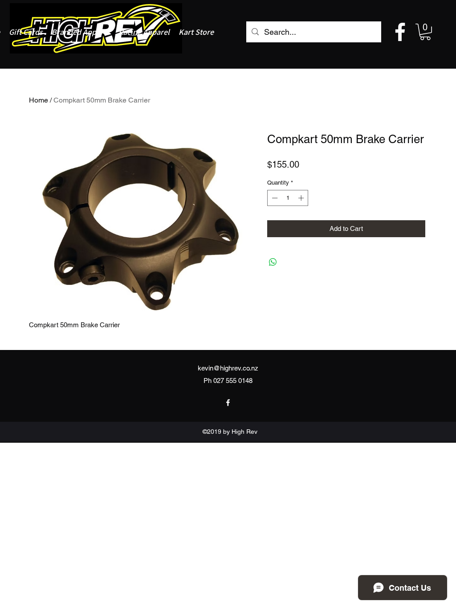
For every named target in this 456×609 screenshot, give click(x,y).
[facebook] (400, 32)
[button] (425, 32)
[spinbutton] (288, 198)
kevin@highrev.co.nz (228, 368)
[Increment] (302, 198)
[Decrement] (274, 198)
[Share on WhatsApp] (273, 262)
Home (38, 100)
